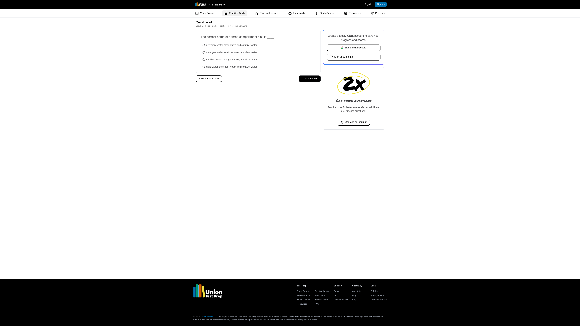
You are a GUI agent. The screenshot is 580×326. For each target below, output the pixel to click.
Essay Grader (321, 299)
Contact (337, 291)
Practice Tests (237, 13)
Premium (380, 13)
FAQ (317, 304)
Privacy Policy (377, 295)
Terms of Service (379, 299)
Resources (355, 13)
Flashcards (299, 13)
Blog (354, 295)
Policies (374, 291)
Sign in (368, 4)
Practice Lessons (269, 13)
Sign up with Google (355, 47)
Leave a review (341, 299)
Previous (209, 78)
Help (336, 295)
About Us (356, 291)
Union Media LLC (209, 316)
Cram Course (207, 13)
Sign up (381, 4)
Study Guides (327, 13)
